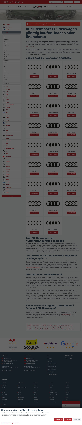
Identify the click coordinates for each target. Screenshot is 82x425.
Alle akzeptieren (58, 419)
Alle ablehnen (68, 419)
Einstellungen (77, 419)
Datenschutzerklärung (7, 423)
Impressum (17, 423)
